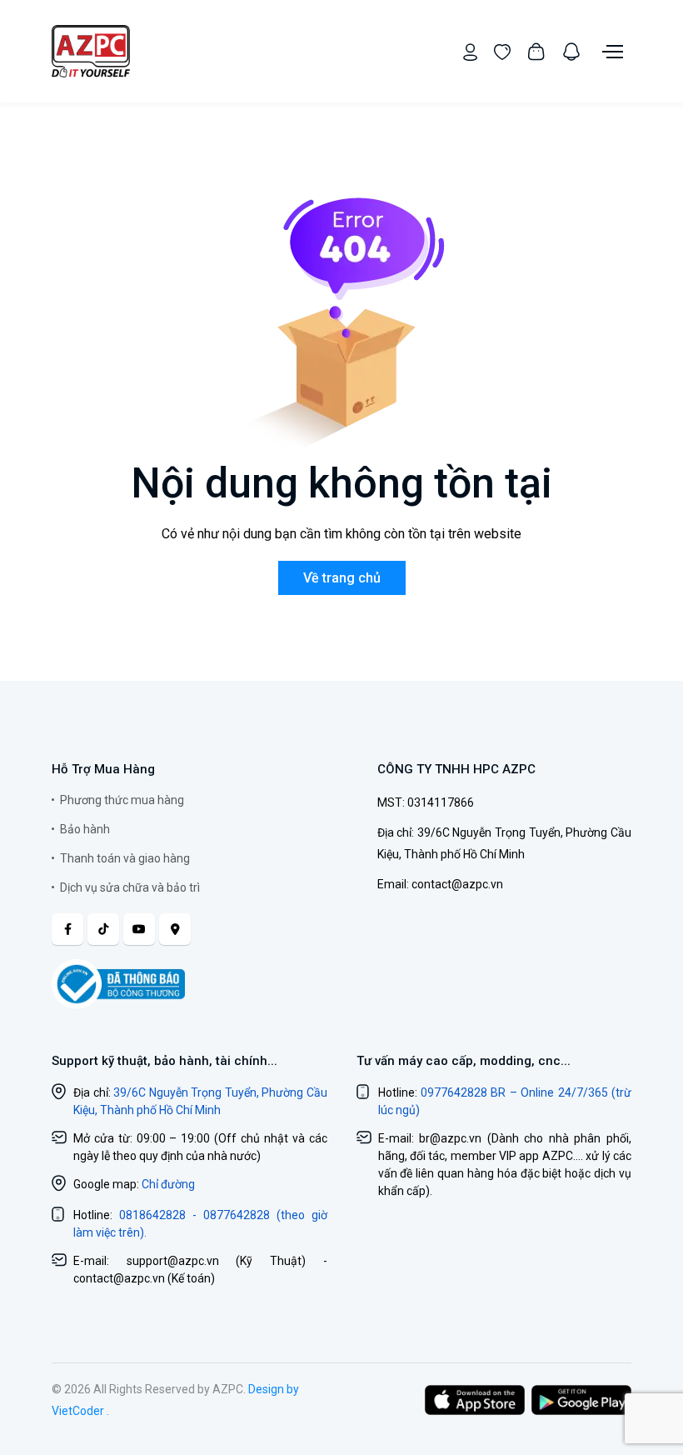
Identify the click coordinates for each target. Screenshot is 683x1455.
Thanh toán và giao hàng (125, 858)
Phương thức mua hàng (122, 800)
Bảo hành (85, 829)
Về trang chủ (342, 578)
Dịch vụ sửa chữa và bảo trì (130, 887)
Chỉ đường (168, 1184)
